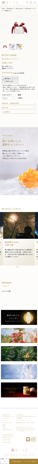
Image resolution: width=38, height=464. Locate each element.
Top (3, 8)
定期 (4, 425)
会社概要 (19, 418)
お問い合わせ (7, 429)
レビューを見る (18, 73)
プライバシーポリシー (23, 420)
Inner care (19, 8)
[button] (17, 266)
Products (10, 8)
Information (7, 442)
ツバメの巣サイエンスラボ (25, 431)
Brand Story (7, 437)
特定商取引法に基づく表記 (25, 422)
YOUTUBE (6, 440)
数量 (3, 458)
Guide (5, 420)
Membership (7, 422)
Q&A (4, 427)
